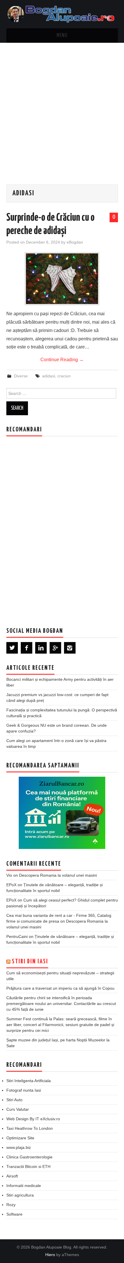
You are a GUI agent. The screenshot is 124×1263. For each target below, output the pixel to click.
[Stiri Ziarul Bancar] (62, 813)
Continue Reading (62, 359)
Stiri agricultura (20, 1195)
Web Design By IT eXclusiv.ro (33, 1119)
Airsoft (12, 1176)
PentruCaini (17, 936)
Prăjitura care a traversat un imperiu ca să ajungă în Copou (60, 988)
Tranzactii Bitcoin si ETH (28, 1166)
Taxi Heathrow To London (29, 1128)
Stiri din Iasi (30, 961)
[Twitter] (12, 648)
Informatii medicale (23, 1185)
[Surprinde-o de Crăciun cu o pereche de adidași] (62, 278)
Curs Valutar (17, 1109)
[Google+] (55, 648)
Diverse (21, 376)
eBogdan (75, 242)
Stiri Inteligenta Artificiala (28, 1080)
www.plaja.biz (18, 1147)
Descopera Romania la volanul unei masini (58, 875)
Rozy (11, 1204)
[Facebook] (26, 648)
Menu (62, 35)
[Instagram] (70, 648)
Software (14, 1214)
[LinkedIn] (41, 648)
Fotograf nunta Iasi (23, 1090)
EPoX (11, 884)
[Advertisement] (62, 108)
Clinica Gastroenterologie (29, 1157)
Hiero (50, 1254)
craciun (64, 376)
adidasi (48, 376)
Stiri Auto (14, 1099)
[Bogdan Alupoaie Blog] (62, 13)
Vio (9, 875)
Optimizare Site (20, 1138)
